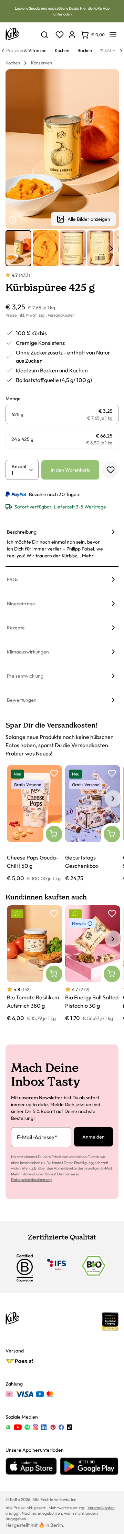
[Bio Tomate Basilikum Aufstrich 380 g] (34, 963)
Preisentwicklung (25, 676)
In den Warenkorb (70, 470)
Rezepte (16, 628)
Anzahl (18, 466)
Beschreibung (22, 532)
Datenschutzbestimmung (31, 1179)
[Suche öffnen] (44, 35)
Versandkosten (61, 315)
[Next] (121, 50)
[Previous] (3, 50)
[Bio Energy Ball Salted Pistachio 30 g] (93, 963)
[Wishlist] (59, 35)
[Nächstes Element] (111, 248)
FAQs (12, 579)
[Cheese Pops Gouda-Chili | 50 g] (34, 823)
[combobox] (19, 473)
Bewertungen (22, 700)
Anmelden (93, 1137)
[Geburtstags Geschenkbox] (93, 823)
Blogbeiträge (21, 603)
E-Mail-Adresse (37, 1137)
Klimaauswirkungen (28, 652)
